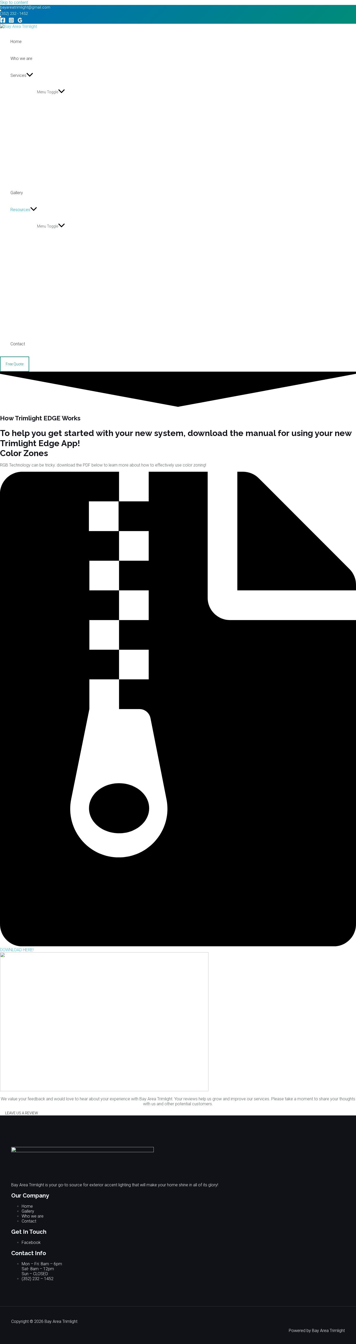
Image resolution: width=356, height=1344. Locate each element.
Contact (29, 1221)
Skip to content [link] (14, 2)
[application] (29, 75)
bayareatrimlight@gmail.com (25, 7)
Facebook (31, 1242)
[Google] (20, 21)
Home (27, 1206)
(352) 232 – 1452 (37, 1278)
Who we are (33, 1216)
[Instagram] (11, 21)
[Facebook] (2, 21)
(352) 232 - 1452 (14, 13)
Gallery (28, 1211)
